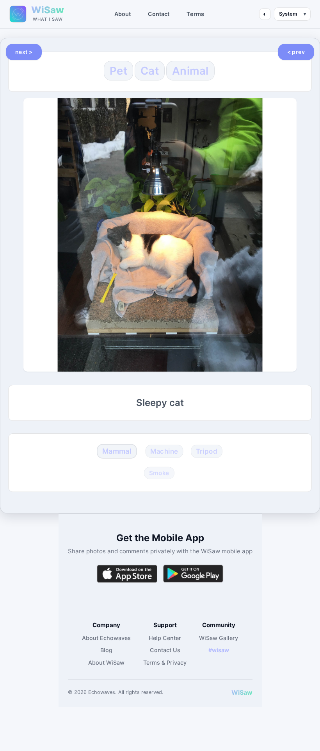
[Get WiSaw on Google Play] (193, 573)
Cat (149, 70)
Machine (164, 451)
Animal (190, 70)
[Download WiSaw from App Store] (126, 573)
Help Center (165, 638)
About (122, 14)
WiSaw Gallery (218, 638)
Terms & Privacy (165, 662)
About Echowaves (106, 638)
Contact (158, 14)
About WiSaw (106, 662)
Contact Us (165, 650)
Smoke (159, 473)
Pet (118, 70)
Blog (106, 650)
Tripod (206, 451)
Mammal (117, 451)
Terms (195, 14)
